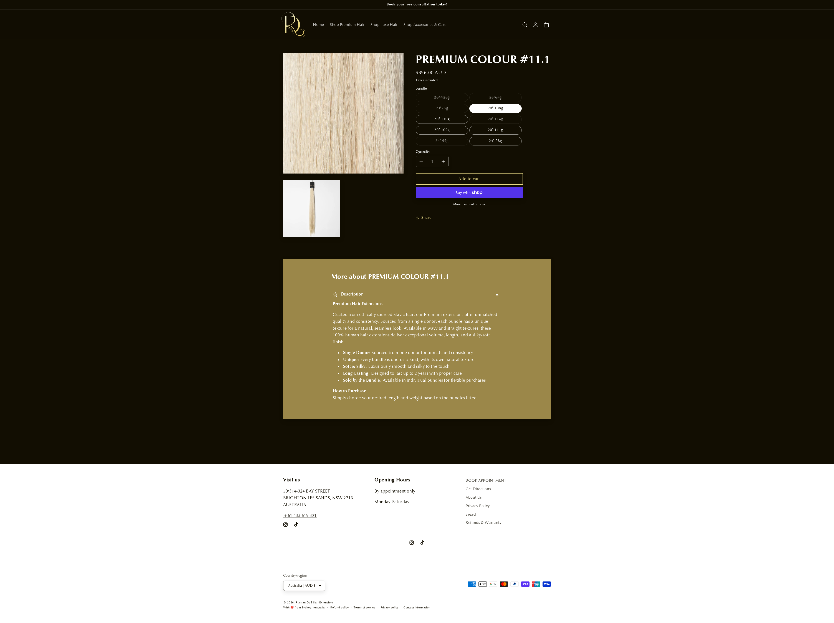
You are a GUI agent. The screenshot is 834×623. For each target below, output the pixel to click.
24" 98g (495, 141)
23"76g (452, 109)
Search (472, 514)
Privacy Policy (478, 506)
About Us (474, 497)
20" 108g (495, 108)
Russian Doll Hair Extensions (315, 603)
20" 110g (442, 119)
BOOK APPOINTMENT (486, 480)
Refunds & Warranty (483, 523)
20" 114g (505, 120)
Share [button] (426, 217)
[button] (525, 24)
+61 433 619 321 (300, 515)
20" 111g (495, 130)
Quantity (423, 152)
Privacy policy (390, 607)
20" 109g (442, 130)
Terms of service (365, 607)
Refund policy (339, 607)
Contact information (417, 607)
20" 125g (451, 98)
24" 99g (451, 142)
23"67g (505, 98)
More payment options (469, 204)
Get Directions (478, 489)
